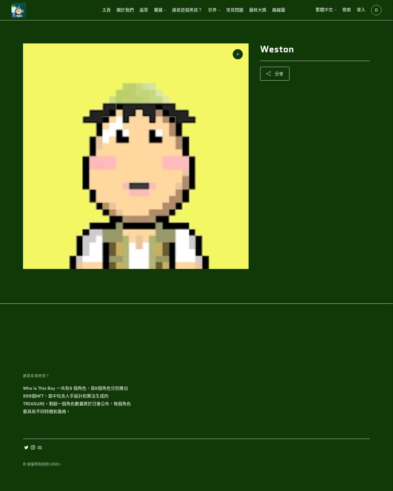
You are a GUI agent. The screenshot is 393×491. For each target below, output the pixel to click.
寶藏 (158, 10)
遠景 (144, 10)
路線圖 (278, 10)
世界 (212, 10)
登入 (361, 10)
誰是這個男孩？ (187, 10)
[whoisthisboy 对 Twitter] (26, 448)
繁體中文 (324, 10)
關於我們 (125, 10)
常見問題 (234, 10)
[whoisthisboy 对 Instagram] (33, 448)
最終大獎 (257, 10)
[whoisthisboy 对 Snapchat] (39, 448)
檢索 (346, 10)
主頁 (106, 10)
